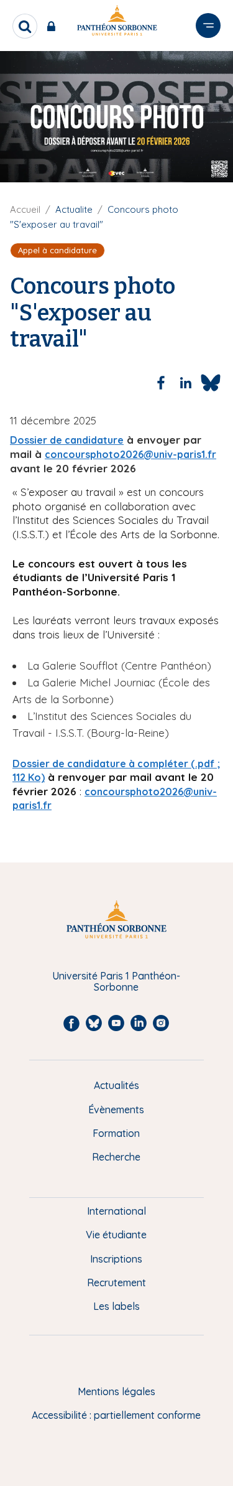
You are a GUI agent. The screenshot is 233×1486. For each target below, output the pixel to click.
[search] (24, 26)
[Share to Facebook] (161, 383)
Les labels (116, 1306)
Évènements (116, 1109)
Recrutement (116, 1282)
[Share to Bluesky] (211, 383)
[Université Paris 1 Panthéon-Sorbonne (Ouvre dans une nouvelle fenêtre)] (117, 22)
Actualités (116, 1085)
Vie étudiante (116, 1234)
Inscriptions (116, 1258)
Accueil (25, 209)
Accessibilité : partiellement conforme (116, 1415)
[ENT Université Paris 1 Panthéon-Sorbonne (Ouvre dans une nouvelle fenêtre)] (53, 26)
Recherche (116, 1156)
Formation (116, 1133)
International (116, 1211)
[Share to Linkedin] (186, 383)
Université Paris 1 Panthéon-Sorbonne (116, 981)
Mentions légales (116, 1391)
